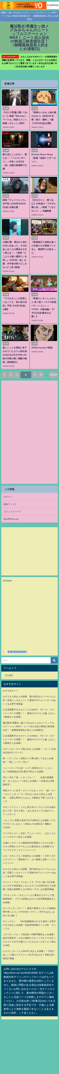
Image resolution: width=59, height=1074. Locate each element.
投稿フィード (10, 504)
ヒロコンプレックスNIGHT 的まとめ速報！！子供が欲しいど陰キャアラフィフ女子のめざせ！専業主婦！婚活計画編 (29, 954)
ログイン (7, 497)
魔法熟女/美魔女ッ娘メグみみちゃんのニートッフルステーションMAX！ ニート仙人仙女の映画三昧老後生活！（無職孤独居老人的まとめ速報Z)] (28, 726)
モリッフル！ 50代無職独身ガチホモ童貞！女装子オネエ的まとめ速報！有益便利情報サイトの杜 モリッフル (29, 925)
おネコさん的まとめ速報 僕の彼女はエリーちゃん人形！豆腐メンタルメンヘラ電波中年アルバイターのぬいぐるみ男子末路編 (29, 700)
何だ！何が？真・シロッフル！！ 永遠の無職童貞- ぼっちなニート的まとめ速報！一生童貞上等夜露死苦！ (28, 781)
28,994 (53, 374)
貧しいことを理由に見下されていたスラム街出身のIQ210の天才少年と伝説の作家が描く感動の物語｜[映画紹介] (15, 355)
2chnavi (7, 580)
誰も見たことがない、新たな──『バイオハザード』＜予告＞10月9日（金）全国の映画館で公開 (15, 161)
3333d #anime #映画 (42, 348)
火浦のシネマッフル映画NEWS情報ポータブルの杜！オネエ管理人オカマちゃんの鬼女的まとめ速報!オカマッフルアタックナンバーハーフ (29, 846)
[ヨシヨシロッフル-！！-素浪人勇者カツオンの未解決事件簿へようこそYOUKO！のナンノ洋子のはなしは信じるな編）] (29, 911)
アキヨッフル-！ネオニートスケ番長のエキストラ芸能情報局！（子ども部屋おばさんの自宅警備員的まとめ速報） (29, 898)
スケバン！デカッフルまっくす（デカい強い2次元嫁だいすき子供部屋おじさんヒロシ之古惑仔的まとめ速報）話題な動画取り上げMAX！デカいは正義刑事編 (29, 885)
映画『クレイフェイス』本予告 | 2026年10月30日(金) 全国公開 (15, 203)
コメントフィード (12, 511)
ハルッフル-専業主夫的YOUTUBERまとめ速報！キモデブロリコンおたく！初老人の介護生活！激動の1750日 (29, 824)
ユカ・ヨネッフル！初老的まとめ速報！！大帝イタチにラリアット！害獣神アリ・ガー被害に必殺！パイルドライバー (29, 859)
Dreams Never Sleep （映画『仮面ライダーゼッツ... (43, 158)
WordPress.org (10, 519)
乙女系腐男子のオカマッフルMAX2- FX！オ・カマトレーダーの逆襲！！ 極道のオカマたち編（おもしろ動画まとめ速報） (29, 713)
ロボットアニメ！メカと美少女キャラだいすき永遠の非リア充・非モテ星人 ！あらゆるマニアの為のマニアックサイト (29, 810)
